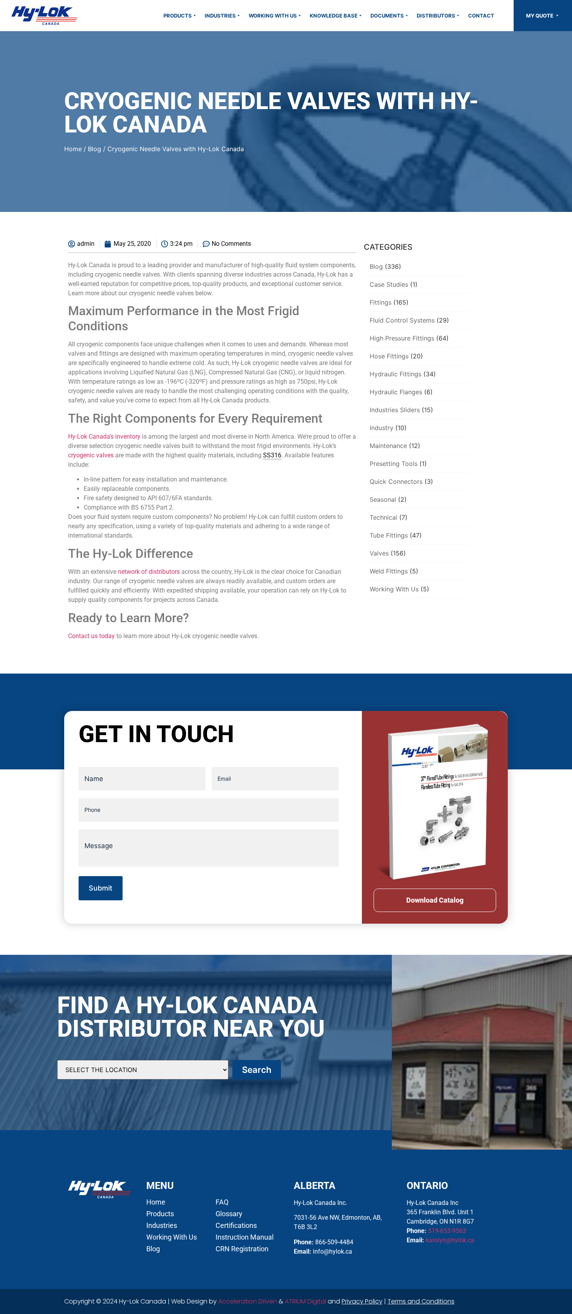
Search (256, 1070)
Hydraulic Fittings (395, 374)
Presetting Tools (394, 463)
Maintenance (388, 446)
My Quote (540, 15)
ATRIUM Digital (305, 1301)
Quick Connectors (396, 481)
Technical (383, 517)
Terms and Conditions (421, 1301)
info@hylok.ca (332, 1251)
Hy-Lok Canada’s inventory (104, 436)
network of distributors (149, 571)
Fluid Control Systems (402, 320)
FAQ (222, 1202)
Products (177, 15)
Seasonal (383, 499)
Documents (387, 15)
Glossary (229, 1214)
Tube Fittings (389, 535)
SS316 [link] (272, 455)
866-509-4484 (334, 1242)
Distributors (436, 15)
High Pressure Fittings (402, 338)
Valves (379, 553)
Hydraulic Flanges (396, 392)
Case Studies (389, 284)
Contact (481, 15)
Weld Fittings (389, 571)
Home (73, 149)
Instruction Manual (245, 1237)
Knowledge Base (334, 15)
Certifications (236, 1225)
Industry (381, 428)
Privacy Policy (362, 1301)
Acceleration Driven (247, 1301)
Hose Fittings (389, 356)
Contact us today (91, 636)
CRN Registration (242, 1249)
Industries (220, 15)
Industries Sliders (395, 410)
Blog (94, 149)
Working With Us (273, 15)
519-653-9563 (447, 1231)
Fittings (380, 302)
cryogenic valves (91, 455)
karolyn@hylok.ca (450, 1240)
